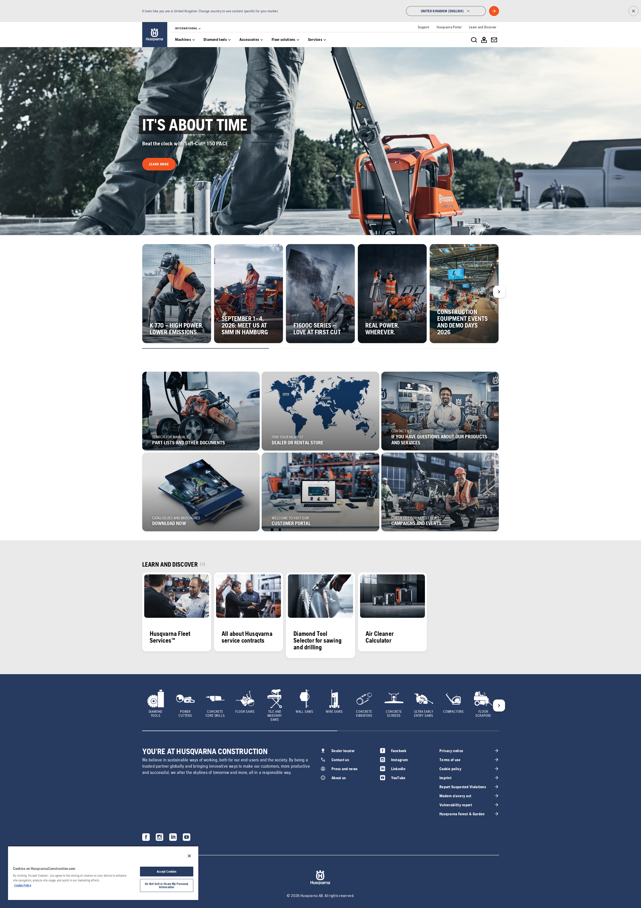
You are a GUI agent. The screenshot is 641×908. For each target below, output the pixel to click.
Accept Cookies (167, 871)
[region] (103, 873)
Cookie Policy (22, 885)
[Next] (499, 292)
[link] (155, 34)
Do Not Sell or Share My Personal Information (166, 885)
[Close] (189, 855)
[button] (159, 164)
